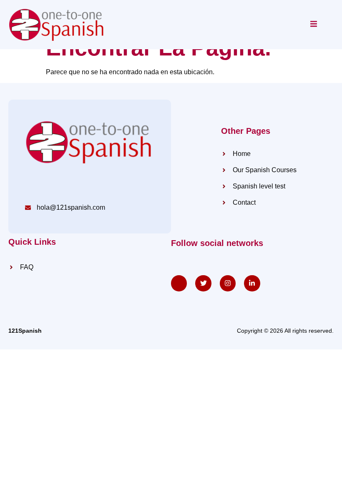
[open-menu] (314, 24)
